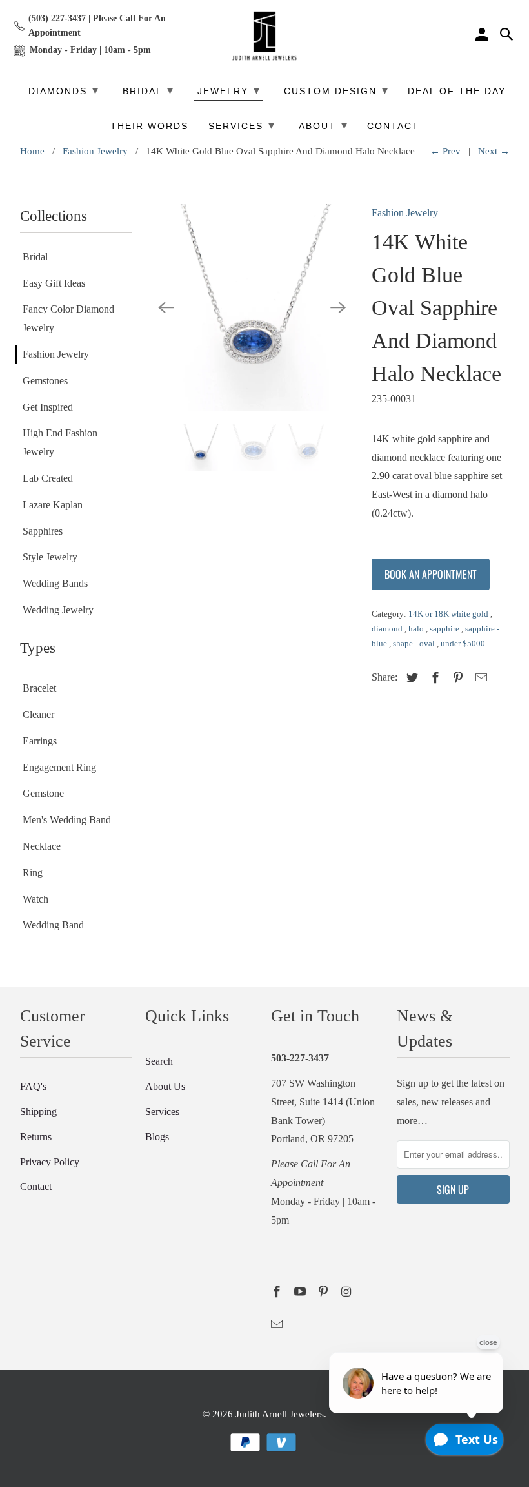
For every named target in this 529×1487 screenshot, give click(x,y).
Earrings (40, 740)
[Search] (507, 36)
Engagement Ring (59, 767)
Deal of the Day (457, 91)
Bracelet (39, 687)
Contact (36, 1186)
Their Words (149, 126)
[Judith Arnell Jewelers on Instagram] (347, 1292)
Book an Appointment (430, 574)
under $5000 (463, 643)
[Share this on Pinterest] (456, 678)
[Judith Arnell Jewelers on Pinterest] (324, 1292)
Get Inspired (48, 407)
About (323, 125)
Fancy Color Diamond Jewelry (68, 318)
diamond (388, 628)
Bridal (35, 256)
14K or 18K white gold (449, 614)
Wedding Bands (55, 583)
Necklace (42, 846)
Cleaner (38, 714)
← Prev (445, 151)
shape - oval (415, 643)
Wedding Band (53, 924)
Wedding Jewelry (58, 609)
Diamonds (63, 90)
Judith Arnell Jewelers (279, 1414)
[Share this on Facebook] (433, 678)
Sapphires (43, 531)
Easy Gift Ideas (54, 283)
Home (32, 151)
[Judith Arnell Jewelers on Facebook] (278, 1292)
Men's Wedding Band (67, 819)
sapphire (445, 628)
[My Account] (483, 36)
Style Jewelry (50, 556)
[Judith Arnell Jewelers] (264, 36)
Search (159, 1061)
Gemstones (45, 380)
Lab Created (48, 478)
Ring (33, 872)
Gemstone (43, 793)
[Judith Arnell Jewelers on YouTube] (301, 1292)
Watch (35, 899)
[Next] (338, 308)
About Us (165, 1086)
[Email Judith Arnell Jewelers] (278, 1324)
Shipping (38, 1111)
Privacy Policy (49, 1161)
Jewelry (229, 90)
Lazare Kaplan (53, 504)
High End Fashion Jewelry (60, 442)
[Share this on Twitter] (410, 678)
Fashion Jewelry (95, 151)
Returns (36, 1136)
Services (162, 1111)
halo (417, 628)
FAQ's (33, 1086)
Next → (494, 151)
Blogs (157, 1136)
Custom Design (336, 90)
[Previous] (166, 308)
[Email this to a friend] (479, 678)
